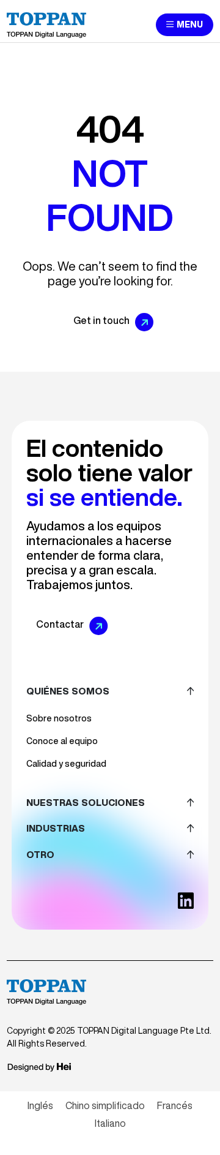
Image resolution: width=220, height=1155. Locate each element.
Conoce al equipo (62, 741)
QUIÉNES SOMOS (67, 691)
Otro (40, 854)
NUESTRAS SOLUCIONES (85, 802)
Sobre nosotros (59, 718)
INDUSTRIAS (55, 828)
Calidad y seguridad (66, 763)
